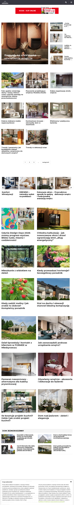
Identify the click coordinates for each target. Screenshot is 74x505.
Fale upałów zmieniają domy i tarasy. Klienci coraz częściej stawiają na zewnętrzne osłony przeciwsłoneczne (12, 94)
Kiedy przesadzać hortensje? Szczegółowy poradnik (53, 271)
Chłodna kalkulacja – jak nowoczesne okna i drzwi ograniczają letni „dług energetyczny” (51, 237)
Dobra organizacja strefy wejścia (60, 92)
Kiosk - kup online (27, 11)
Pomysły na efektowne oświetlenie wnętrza (20, 57)
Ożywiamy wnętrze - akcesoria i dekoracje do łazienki (55, 380)
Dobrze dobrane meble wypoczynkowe (11, 122)
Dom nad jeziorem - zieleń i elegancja (53, 416)
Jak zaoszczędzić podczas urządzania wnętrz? (52, 343)
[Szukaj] (66, 2)
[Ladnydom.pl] (5, 2)
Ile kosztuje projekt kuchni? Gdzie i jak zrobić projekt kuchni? (17, 418)
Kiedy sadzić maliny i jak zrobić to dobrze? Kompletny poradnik (15, 306)
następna (45, 162)
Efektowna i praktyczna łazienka (60, 122)
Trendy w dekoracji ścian (36, 147)
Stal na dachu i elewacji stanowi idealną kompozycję (53, 304)
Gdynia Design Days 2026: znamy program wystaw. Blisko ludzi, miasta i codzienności (16, 237)
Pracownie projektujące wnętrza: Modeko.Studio (36, 92)
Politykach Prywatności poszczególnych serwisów (51, 501)
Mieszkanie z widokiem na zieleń (16, 271)
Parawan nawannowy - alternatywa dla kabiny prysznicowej (14, 381)
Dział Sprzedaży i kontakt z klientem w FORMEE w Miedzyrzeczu (16, 345)
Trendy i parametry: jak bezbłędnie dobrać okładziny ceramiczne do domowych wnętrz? (11, 150)
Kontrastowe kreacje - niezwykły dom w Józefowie (35, 123)
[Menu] (71, 2)
